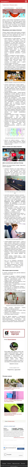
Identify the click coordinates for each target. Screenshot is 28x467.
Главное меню (6, 4)
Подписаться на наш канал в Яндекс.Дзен (15, 333)
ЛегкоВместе (15, 466)
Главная (4, 463)
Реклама (23, 463)
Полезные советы (13, 4)
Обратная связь (16, 463)
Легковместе (5, 1)
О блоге (9, 463)
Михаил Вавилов (12, 339)
